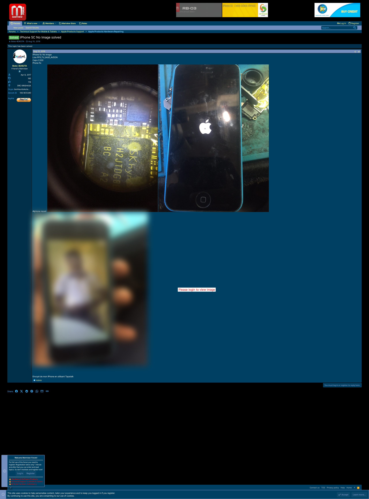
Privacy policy (333, 487)
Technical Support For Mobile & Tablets (27, 481)
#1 (359, 52)
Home (349, 487)
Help (343, 487)
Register (31, 473)
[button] (39, 23)
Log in (20, 473)
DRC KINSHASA (24, 85)
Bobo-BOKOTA (17, 41)
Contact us (315, 487)
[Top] (354, 487)
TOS (323, 487)
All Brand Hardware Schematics (24, 484)
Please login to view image (197, 289)
